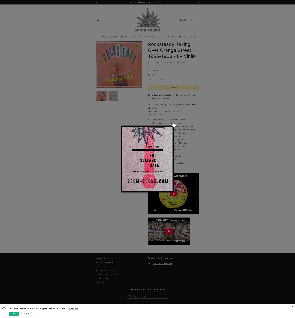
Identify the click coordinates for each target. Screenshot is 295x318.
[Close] (293, 306)
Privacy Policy (73, 309)
